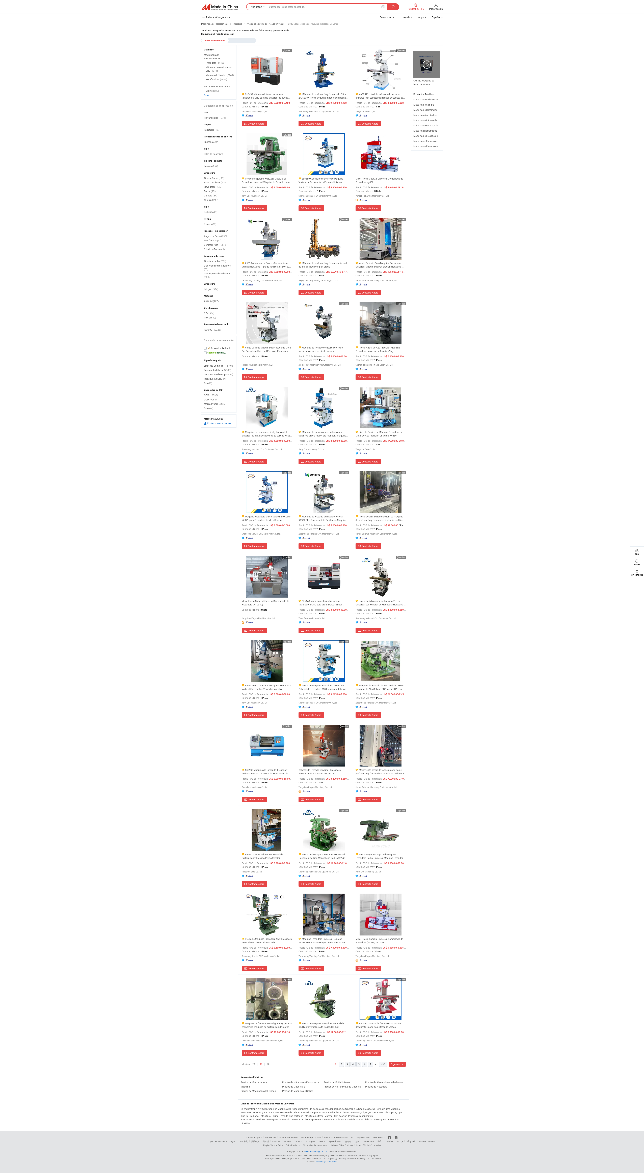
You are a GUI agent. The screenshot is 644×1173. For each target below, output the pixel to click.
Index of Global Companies (368, 1145)
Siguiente (396, 1064)
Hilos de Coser (214, 154)
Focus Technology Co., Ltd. (316, 1151)
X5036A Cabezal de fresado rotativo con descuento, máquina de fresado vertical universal (378, 1025)
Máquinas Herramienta (425, 130)
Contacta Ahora (256, 123)
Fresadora (215, 62)
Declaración (270, 1137)
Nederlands (369, 1141)
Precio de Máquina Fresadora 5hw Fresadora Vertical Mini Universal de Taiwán (267, 940)
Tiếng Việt (411, 1141)
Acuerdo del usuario (288, 1137)
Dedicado (210, 212)
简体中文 (244, 1141)
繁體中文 (255, 1141)
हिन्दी (379, 1141)
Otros (208, 408)
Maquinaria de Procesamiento (212, 56)
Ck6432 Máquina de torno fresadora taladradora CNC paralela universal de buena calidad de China (265, 96)
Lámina (211, 166)
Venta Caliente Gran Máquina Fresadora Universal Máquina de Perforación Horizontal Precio (379, 264)
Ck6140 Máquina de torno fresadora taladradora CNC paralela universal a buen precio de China (320, 602)
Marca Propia (215, 403)
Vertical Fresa (215, 244)
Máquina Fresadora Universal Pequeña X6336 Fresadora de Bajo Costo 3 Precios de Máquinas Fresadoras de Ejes (322, 940)
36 (261, 1064)
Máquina (245, 1086)
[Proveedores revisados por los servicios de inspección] (219, 348)
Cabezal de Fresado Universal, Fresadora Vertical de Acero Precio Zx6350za (320, 771)
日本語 (266, 1141)
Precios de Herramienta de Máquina (342, 1086)
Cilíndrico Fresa (214, 249)
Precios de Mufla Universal (337, 1082)
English (232, 1141)
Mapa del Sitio (363, 1137)
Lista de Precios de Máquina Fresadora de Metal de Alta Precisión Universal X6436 (379, 433)
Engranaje (211, 141)
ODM (210, 399)
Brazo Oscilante (215, 182)
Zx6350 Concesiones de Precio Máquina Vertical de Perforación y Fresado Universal (321, 180)
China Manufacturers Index (315, 1145)
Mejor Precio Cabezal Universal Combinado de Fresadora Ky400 (379, 180)
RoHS (210, 317)
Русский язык (335, 1141)
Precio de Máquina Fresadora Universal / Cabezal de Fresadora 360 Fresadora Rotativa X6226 (322, 687)
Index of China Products (342, 1145)
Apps (421, 17)
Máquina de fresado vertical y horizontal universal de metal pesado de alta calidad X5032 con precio (267, 433)
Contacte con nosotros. (219, 423)
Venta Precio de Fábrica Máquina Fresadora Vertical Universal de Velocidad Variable (266, 687)
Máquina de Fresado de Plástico (430, 146)
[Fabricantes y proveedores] (219, 6)
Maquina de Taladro (220, 75)
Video (288, 50)
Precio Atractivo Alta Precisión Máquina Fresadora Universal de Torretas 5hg (378, 349)
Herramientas (215, 117)
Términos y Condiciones (326, 1161)
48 (268, 1064)
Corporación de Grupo (218, 374)
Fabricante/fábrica (217, 370)
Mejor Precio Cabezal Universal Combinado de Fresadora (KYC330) (265, 602)
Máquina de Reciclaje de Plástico (430, 125)
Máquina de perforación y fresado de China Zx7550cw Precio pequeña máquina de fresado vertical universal (323, 96)
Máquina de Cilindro (423, 104)
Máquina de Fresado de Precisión (430, 141)
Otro (206, 95)
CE (209, 313)
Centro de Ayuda (254, 1137)
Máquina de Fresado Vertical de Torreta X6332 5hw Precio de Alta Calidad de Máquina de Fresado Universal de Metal (322, 518)
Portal (210, 191)
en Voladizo (212, 199)
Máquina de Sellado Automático (429, 99)
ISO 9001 (212, 329)
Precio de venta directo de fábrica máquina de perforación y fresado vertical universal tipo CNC (379, 518)
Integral (211, 289)
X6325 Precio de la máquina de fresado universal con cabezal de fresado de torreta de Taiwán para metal (379, 96)
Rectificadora (216, 79)
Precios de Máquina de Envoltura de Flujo (302, 1082)
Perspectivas (379, 1137)
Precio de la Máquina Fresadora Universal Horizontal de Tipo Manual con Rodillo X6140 (322, 856)
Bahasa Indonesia (427, 1141)
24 (253, 1064)
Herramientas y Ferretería (217, 86)
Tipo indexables (215, 261)
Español (287, 1141)
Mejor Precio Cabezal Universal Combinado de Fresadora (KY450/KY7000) (379, 940)
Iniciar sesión (436, 8)
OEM (211, 395)
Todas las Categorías (217, 17)
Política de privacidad (311, 1137)
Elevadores (213, 186)
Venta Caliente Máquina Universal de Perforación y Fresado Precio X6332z (262, 856)
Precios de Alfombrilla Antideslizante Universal (385, 1082)
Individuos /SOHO (215, 378)
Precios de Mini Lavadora (254, 1082)
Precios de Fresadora (376, 1086)
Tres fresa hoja (214, 240)
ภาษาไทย (389, 1141)
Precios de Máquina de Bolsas (297, 1091)
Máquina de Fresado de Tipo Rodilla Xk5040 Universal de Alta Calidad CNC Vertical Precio (380, 687)
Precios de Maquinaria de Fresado (258, 1091)
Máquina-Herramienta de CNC (219, 69)
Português (310, 1141)
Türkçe (400, 1141)
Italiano (321, 1141)
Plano (210, 224)
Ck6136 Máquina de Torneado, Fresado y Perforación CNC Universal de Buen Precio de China (265, 771)
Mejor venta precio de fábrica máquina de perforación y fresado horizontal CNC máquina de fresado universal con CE (380, 771)
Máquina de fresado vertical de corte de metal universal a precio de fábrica (321, 349)
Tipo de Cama (214, 178)
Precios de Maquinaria (293, 1086)
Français (276, 1141)
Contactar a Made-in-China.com (338, 1137)
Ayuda (406, 17)
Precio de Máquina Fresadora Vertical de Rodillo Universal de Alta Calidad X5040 (321, 1025)
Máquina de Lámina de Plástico (429, 120)
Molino (213, 90)
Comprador (386, 17)
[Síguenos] (389, 1137)
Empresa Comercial (218, 365)
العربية (357, 1141)
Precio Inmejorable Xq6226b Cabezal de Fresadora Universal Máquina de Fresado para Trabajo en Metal (266, 180)
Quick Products (293, 1145)
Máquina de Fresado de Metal (428, 135)
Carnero (210, 195)
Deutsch (298, 1141)
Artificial (211, 301)
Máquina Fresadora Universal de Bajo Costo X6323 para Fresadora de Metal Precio (266, 518)
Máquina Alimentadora (425, 115)
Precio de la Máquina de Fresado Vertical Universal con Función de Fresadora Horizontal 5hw (380, 602)
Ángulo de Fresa (215, 236)
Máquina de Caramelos (425, 109)
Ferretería (212, 129)
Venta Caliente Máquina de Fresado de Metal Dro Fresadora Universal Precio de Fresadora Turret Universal (266, 349)
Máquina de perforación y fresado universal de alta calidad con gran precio (323, 264)
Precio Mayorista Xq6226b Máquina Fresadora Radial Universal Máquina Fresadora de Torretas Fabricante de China (380, 856)
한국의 (348, 1141)
